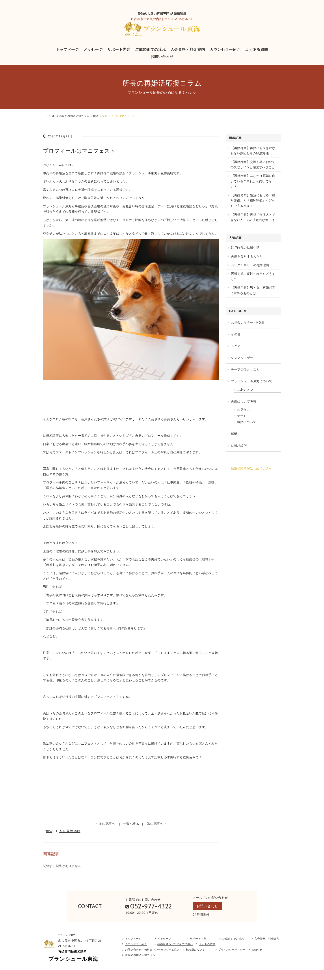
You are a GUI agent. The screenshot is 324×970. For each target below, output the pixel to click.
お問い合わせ (162, 56)
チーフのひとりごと (245, 369)
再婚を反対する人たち (247, 256)
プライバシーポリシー (232, 949)
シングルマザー (242, 357)
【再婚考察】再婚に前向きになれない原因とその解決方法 (253, 150)
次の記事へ (155, 823)
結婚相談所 (239, 445)
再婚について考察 (243, 401)
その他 (235, 334)
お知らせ (257, 949)
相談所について (195, 949)
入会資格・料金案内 (188, 49)
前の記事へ (107, 823)
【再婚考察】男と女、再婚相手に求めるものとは (253, 290)
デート (242, 415)
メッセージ (93, 49)
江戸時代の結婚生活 (245, 247)
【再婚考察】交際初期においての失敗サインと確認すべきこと (253, 164)
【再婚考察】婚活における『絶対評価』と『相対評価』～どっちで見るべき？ (253, 200)
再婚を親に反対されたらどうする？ (253, 276)
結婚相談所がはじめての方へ (251, 468)
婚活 (96, 116)
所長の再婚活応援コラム (74, 116)
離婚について (246, 421)
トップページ (67, 49)
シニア (235, 346)
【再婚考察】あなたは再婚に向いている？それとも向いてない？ (253, 181)
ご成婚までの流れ (150, 49)
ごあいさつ (245, 389)
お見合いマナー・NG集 (247, 322)
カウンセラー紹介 (225, 49)
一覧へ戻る (131, 823)
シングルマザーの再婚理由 (250, 265)
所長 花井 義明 (69, 831)
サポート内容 (118, 49)
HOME (51, 116)
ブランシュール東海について (251, 381)
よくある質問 (256, 49)
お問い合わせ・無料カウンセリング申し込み (152, 949)
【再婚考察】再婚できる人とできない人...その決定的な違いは (253, 217)
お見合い (243, 409)
